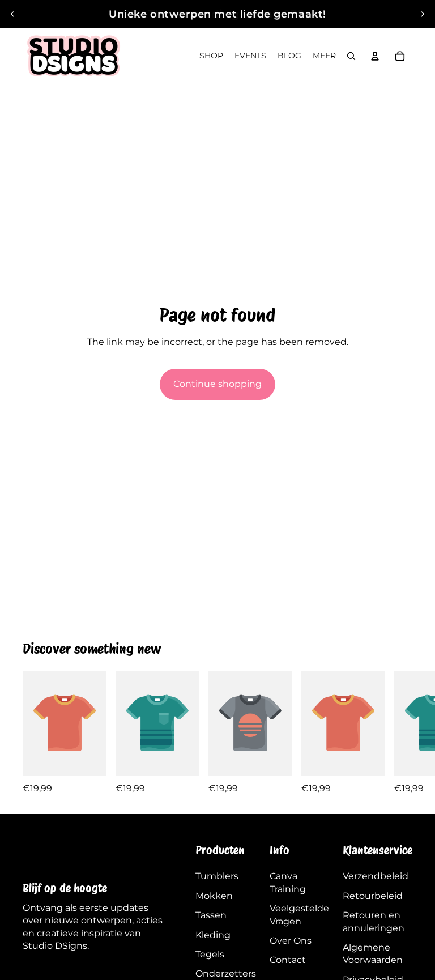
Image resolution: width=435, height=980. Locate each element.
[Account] (374, 56)
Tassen (211, 915)
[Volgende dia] (422, 14)
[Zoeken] (351, 56)
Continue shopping (217, 383)
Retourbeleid (373, 895)
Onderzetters (225, 973)
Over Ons (291, 940)
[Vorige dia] (12, 14)
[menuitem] (324, 56)
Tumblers (216, 876)
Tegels (209, 954)
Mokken (214, 895)
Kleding (213, 935)
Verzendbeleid (375, 876)
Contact (288, 960)
